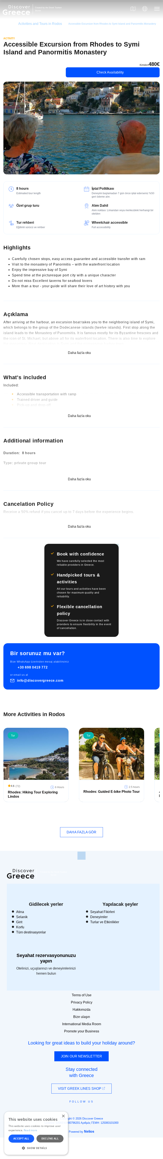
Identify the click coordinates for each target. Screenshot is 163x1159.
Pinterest (93, 1111)
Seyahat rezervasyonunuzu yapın (46, 958)
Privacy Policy (81, 1002)
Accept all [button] (21, 1138)
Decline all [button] (50, 1138)
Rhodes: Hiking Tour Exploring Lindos (33, 794)
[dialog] (36, 1133)
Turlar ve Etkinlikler (104, 922)
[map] (133, 8)
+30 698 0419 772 (33, 667)
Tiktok (100, 1109)
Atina (20, 912)
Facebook (62, 1111)
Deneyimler (99, 917)
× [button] (63, 1116)
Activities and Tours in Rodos (40, 23)
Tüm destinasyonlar (31, 932)
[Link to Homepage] (17, 17)
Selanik (22, 917)
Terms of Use (81, 995)
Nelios (89, 1131)
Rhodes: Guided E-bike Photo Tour (111, 791)
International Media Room (81, 1024)
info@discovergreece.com (40, 680)
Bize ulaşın (81, 1017)
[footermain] (81, 856)
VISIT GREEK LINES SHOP (80, 1088)
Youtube (86, 1111)
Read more (30, 1130)
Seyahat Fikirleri (102, 912)
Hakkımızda (81, 1009)
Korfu (20, 927)
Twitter (78, 1109)
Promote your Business (81, 1031)
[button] (36, 1148)
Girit (19, 922)
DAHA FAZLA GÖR (81, 832)
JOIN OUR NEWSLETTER (81, 1056)
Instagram (70, 1111)
